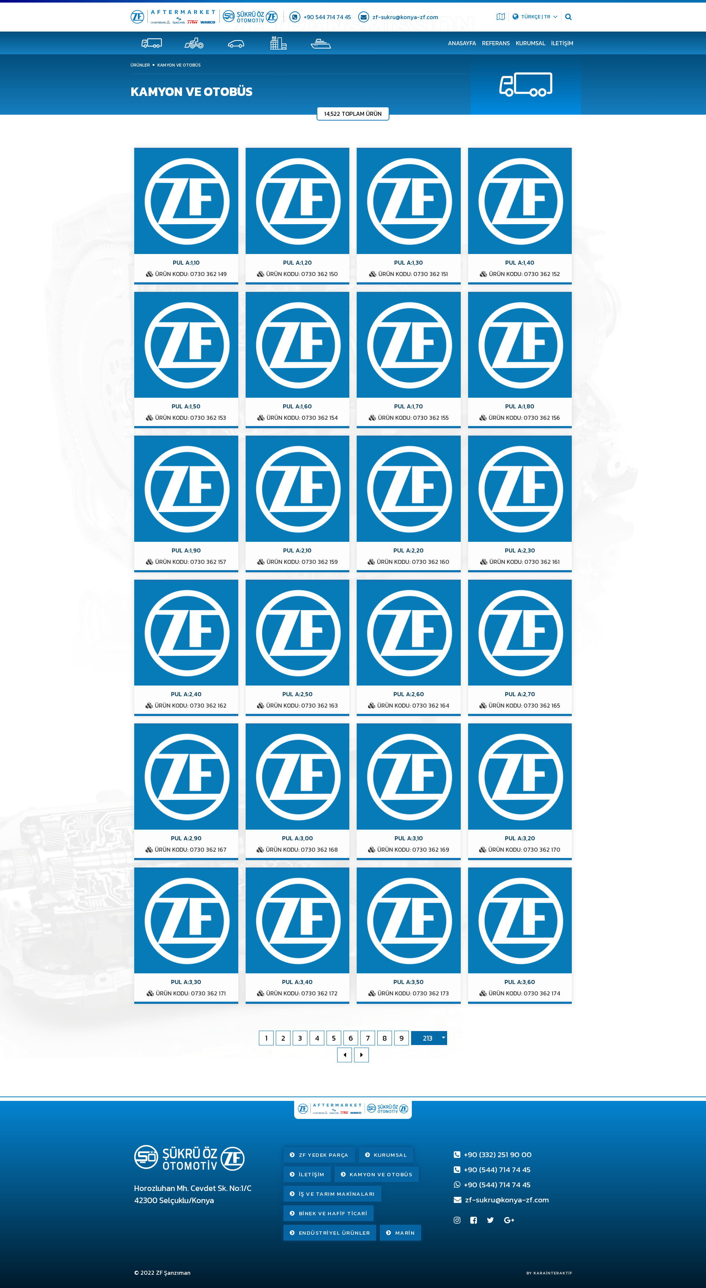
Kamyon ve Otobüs (381, 1174)
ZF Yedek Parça (324, 1155)
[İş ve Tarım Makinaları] (194, 43)
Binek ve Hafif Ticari (333, 1213)
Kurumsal (530, 43)
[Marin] (321, 43)
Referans (496, 43)
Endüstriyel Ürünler (334, 1232)
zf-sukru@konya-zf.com (404, 16)
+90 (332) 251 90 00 (497, 1154)
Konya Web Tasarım (546, 1273)
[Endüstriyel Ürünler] (278, 43)
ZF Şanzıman (173, 1272)
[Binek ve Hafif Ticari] (236, 43)
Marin (405, 1232)
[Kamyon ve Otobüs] (152, 43)
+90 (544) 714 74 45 (496, 1169)
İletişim (562, 43)
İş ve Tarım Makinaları (337, 1193)
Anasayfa (462, 43)
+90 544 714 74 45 (326, 16)
